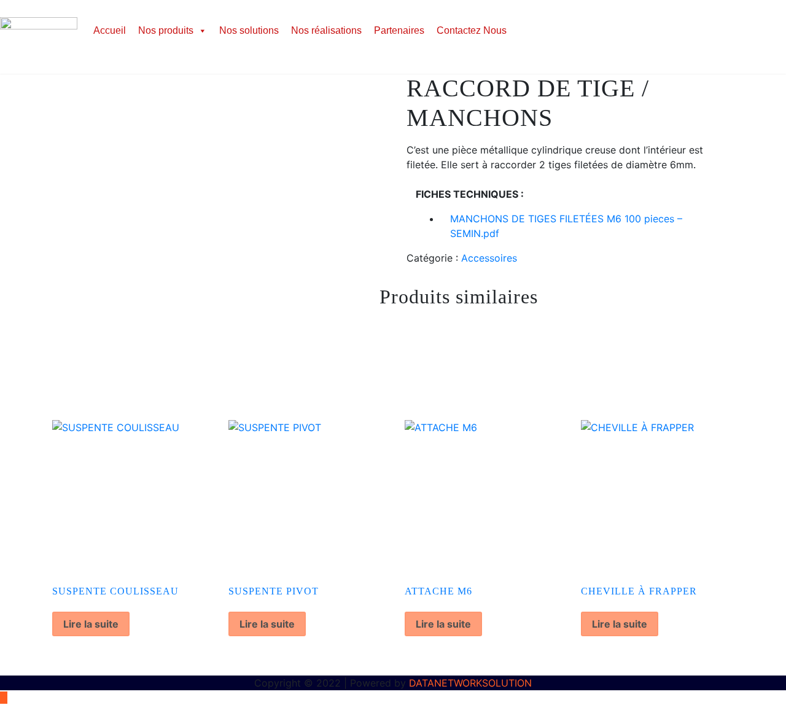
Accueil (109, 30)
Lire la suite (91, 624)
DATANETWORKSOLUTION (470, 683)
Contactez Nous (472, 30)
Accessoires (489, 258)
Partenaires (399, 30)
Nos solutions (249, 30)
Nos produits (165, 30)
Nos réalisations (326, 30)
